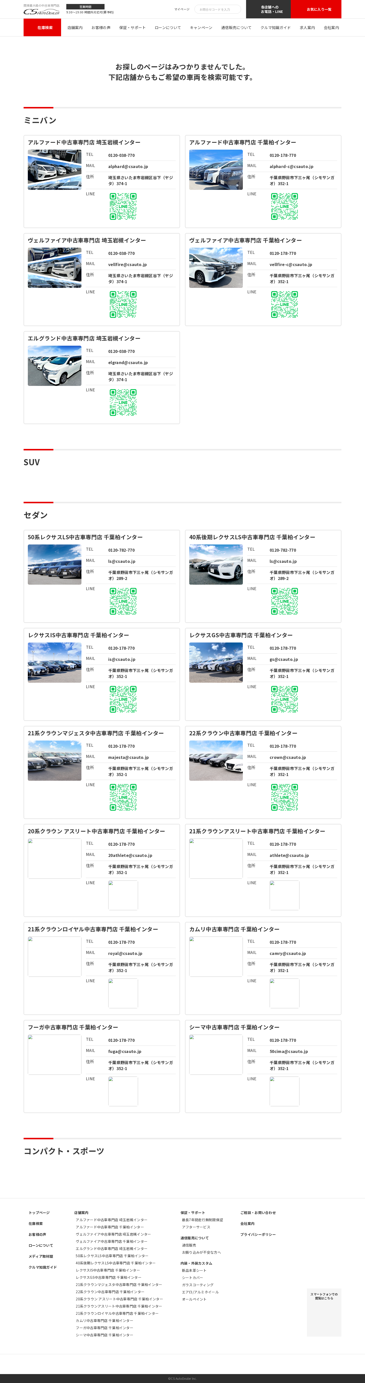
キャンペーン (201, 27)
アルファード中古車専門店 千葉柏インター (110, 1227)
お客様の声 (100, 27)
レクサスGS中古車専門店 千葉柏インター (109, 1277)
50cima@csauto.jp (289, 1051)
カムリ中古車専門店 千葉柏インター (104, 1320)
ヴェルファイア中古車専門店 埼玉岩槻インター (113, 1234)
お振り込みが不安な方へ (201, 1252)
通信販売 (189, 1245)
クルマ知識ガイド (275, 27)
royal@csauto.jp (125, 953)
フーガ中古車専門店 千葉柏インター (104, 1327)
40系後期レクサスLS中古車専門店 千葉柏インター (116, 1263)
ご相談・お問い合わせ (258, 1212)
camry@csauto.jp (288, 953)
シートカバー (192, 1277)
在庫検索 (45, 27)
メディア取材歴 (41, 1256)
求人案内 (307, 27)
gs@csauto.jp (284, 659)
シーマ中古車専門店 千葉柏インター (104, 1335)
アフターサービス (196, 1227)
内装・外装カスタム (197, 1263)
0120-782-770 (121, 550)
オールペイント (194, 1299)
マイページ (181, 9)
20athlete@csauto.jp (130, 855)
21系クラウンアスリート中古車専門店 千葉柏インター (119, 1306)
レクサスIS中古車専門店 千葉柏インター (108, 1270)
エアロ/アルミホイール (200, 1292)
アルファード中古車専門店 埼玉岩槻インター (111, 1219)
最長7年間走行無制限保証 (202, 1219)
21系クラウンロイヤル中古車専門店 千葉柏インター (117, 1313)
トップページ (39, 1212)
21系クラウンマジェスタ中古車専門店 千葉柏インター (119, 1284)
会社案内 (331, 27)
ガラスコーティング (198, 1284)
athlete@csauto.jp (289, 855)
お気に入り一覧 (319, 9)
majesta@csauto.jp (128, 757)
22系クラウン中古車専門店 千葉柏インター (110, 1291)
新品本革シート (194, 1270)
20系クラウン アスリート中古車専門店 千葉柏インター (119, 1299)
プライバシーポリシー (258, 1234)
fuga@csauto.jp (124, 1051)
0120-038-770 (121, 155)
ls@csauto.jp (121, 561)
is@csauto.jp (121, 659)
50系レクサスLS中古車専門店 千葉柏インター (112, 1255)
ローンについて (168, 27)
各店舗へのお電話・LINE (272, 9)
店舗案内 (75, 27)
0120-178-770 (283, 155)
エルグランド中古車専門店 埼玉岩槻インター (111, 1248)
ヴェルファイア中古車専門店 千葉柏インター (111, 1241)
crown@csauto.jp (288, 757)
